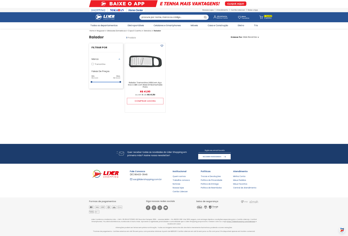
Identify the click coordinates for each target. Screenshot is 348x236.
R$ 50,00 (116, 78)
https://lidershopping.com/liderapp (241, 221)
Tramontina (99, 64)
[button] (220, 17)
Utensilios (148, 31)
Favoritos (245, 17)
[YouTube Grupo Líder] (166, 208)
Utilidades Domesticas (116, 31)
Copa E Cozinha (135, 31)
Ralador (157, 31)
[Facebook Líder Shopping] (148, 208)
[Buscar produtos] (205, 17)
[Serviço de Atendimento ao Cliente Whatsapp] (160, 208)
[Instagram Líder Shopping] (154, 208)
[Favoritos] (239, 17)
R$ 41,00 (94, 78)
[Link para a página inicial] (92, 31)
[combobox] (174, 17)
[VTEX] (244, 202)
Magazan (101, 31)
